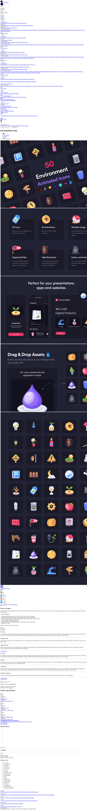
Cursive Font (13, 57)
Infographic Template (48, 71)
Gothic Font (47, 57)
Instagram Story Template (57, 71)
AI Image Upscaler (4, 800)
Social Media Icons (10, 44)
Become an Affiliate (13, 604)
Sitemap (32, 797)
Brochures (3, 64)
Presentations (11, 67)
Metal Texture (74, 44)
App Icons (17, 44)
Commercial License (5, 708)
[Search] (14, 127)
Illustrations (8, 37)
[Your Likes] (1, 119)
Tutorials (12, 797)
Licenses (43, 794)
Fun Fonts (75, 57)
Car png (53, 86)
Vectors (4, 37)
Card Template (27, 72)
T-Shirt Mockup (4, 30)
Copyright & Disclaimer (49, 794)
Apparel (2, 23)
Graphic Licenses (4, 48)
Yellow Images (3, 807)
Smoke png (49, 86)
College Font (15, 58)
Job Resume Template (19, 72)
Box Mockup (71, 30)
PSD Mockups (7, 31)
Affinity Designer (24, 42)
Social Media (20, 67)
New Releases (24, 25)
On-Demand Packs (22, 794)
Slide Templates (11, 71)
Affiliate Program (12, 803)
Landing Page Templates (35, 72)
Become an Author (4, 803)
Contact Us (8, 797)
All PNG (2, 78)
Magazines (3, 67)
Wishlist (22, 791)
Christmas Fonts (80, 57)
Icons (19, 37)
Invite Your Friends (19, 803)
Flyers (31, 64)
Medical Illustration (23, 44)
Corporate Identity (23, 64)
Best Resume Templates (19, 71)
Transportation (28, 81)
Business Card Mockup (38, 30)
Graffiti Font (52, 57)
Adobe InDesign (17, 69)
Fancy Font (18, 57)
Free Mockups (30, 25)
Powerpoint (8, 69)
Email (28, 64)
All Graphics (3, 36)
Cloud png (20, 86)
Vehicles (10, 23)
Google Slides (3, 69)
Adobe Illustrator (11, 42)
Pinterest (10, 806)
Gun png (40, 86)
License (2, 16)
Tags (30, 797)
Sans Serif (5, 52)
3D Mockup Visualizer (5, 27)
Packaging (6, 23)
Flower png (36, 86)
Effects (48, 44)
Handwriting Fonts (17, 52)
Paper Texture (44, 44)
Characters (10, 79)
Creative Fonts (25, 54)
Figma (16, 42)
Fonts (9, 791)
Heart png (3, 86)
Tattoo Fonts (35, 57)
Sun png (61, 86)
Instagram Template (11, 72)
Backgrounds (23, 37)
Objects (2, 83)
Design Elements (53, 44)
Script (12, 52)
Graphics (8, 701)
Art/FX (5, 83)
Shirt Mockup (53, 30)
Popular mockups (34, 791)
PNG (19, 791)
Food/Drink (25, 79)
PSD (1, 37)
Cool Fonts (8, 57)
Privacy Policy (38, 794)
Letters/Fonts (9, 83)
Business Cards (8, 64)
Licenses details (4, 651)
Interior (2, 81)
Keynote (25, 69)
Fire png (10, 86)
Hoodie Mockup (10, 30)
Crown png (25, 86)
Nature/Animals (7, 81)
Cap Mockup (59, 30)
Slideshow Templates (28, 71)
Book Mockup (24, 30)
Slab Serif (9, 52)
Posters (6, 67)
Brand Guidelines (25, 797)
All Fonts (2, 51)
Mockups (3, 791)
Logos (33, 64)
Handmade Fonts (18, 54)
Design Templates (14, 791)
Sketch (19, 42)
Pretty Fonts (10, 58)
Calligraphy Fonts (58, 57)
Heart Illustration (80, 44)
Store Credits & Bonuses (13, 794)
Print (26, 23)
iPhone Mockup (17, 30)
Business (21, 79)
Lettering (7, 54)
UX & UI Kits (26, 67)
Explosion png (30, 86)
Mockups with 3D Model (16, 25)
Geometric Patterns (37, 44)
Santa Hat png (15, 86)
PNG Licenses (3, 88)
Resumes (15, 67)
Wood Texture (60, 44)
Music (11, 81)
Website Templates (75, 71)
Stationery (23, 23)
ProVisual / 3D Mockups (32, 800)
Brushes (5, 40)
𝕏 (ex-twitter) (19, 806)
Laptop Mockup (65, 30)
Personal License (4, 698)
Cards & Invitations (15, 64)
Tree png (57, 86)
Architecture (33, 81)
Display (23, 52)
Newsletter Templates (67, 71)
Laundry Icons (3, 44)
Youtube (6, 806)
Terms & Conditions (30, 794)
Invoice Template (4, 71)
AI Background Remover (22, 800)
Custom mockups (13, 27)
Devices (13, 23)
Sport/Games (22, 81)
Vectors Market (4, 588)
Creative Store (3, 701)
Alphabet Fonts (70, 57)
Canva (12, 69)
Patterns (12, 37)
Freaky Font (3, 57)
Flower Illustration (67, 44)
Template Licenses (4, 75)
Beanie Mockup (77, 30)
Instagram (14, 806)
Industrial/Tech (31, 79)
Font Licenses (3, 60)
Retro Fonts (25, 58)
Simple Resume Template (38, 71)
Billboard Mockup (46, 30)
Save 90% (3, 18)
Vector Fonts (11, 54)
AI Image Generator (12, 800)
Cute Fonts (30, 57)
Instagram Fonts (41, 57)
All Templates (3, 63)
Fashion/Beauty (16, 79)
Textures (16, 37)
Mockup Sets (8, 25)
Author (8, 588)
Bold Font (64, 57)
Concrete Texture (4, 45)
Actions (2, 40)
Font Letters (20, 58)
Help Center (3, 797)
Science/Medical (16, 81)
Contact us (11, 687)
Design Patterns (30, 44)
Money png (44, 86)
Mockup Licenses (4, 33)
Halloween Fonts (4, 58)
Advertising (18, 23)
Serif (1, 52)
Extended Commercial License (7, 717)
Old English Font (24, 57)
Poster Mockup (30, 30)
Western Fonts (31, 58)
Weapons (2, 79)
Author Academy (17, 797)
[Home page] (3, 133)
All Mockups (3, 22)
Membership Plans (4, 794)
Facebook (3, 806)
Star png (6, 86)
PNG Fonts (3, 54)
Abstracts (6, 79)
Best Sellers (3, 25)
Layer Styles (9, 40)
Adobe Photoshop (4, 42)
